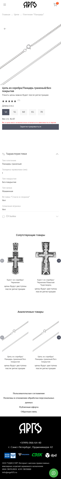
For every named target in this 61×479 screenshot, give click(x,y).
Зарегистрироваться (30, 127)
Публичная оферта (28, 407)
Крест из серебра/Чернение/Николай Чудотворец (45, 282)
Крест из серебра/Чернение (15, 281)
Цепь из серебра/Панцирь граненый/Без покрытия (15, 359)
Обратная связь (29, 412)
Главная (6, 15)
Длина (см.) (8, 106)
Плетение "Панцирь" (33, 15)
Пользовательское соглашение (29, 393)
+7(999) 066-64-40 (30, 443)
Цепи (16, 15)
